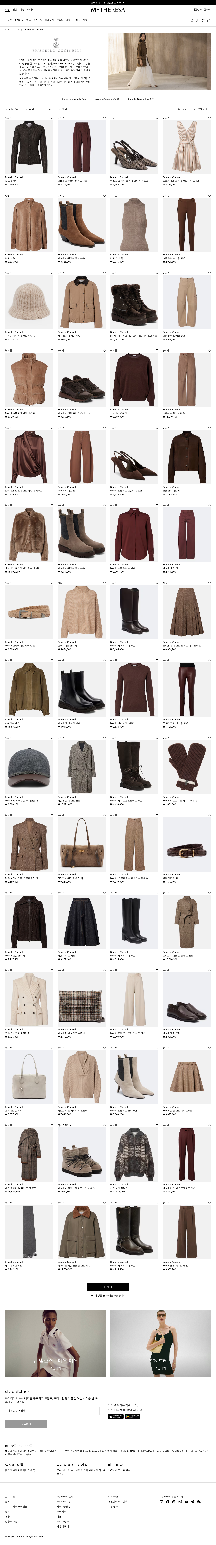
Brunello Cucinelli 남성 (107, 99)
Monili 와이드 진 (66, 491)
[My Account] (198, 20)
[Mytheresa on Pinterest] (174, 1501)
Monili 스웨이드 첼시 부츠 (71, 258)
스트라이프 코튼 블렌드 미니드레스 (181, 181)
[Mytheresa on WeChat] (199, 1501)
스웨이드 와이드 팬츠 (174, 413)
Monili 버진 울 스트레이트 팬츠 (179, 1188)
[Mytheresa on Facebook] (168, 1501)
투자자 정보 (63, 1521)
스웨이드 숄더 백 (14, 1111)
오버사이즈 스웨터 (67, 646)
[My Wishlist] (203, 20)
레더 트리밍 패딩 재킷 (69, 336)
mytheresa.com (35, 1537)
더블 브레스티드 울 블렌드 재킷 (21, 878)
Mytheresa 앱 (64, 1501)
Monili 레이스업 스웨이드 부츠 (126, 801)
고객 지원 (10, 1497)
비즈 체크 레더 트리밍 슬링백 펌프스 (129, 181)
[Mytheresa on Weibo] (193, 1501)
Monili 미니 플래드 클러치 (71, 1033)
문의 (7, 1501)
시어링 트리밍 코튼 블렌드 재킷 (74, 1266)
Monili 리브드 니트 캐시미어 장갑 (180, 801)
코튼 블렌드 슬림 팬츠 (174, 258)
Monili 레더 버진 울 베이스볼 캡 (21, 801)
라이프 (30, 9)
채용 (59, 1516)
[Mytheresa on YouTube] (186, 1501)
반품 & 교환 (11, 1521)
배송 (7, 1516)
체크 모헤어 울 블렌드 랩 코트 (20, 1188)
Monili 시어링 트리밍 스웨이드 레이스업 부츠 (134, 336)
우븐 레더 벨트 (170, 878)
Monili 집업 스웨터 (15, 956)
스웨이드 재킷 (12, 723)
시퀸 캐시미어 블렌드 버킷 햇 (20, 336)
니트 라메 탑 (116, 258)
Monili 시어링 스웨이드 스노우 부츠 (76, 1188)
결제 (7, 1511)
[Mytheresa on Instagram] (180, 1501)
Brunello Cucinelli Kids (74, 99)
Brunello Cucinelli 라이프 (140, 99)
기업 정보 (113, 1506)
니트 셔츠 (10, 258)
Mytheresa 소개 (65, 1497)
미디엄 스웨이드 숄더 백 (70, 878)
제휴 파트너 (63, 1526)
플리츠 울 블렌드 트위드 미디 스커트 (182, 646)
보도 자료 (61, 1511)
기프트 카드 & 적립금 (16, 1506)
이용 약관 (113, 1497)
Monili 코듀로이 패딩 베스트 (20, 413)
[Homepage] (108, 10)
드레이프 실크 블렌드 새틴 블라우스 (24, 491)
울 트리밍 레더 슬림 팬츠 (175, 723)
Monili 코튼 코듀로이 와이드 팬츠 (127, 1033)
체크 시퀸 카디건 (119, 1188)
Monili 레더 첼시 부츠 (69, 723)
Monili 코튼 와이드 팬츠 (175, 1266)
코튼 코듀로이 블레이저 (17, 1033)
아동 (22, 9)
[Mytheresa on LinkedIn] (161, 1501)
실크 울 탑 (10, 181)
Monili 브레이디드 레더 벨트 (20, 646)
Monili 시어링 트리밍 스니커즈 (74, 413)
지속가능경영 (64, 1506)
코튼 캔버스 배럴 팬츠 (174, 336)
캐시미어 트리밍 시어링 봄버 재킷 (22, 568)
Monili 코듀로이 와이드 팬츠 (72, 181)
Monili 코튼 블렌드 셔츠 (122, 568)
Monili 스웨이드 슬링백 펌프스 (126, 491)
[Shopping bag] (209, 20)
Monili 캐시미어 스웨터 (122, 723)
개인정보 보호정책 (117, 1501)
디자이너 (17, 30)
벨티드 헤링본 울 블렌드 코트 (178, 956)
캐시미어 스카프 (13, 1266)
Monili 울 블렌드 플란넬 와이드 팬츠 (129, 878)
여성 (7, 9)
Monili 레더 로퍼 (171, 1033)
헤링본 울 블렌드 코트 (69, 801)
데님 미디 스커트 (66, 956)
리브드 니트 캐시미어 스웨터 (72, 1111)
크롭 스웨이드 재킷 (173, 491)
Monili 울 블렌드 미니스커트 (177, 1111)
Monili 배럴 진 (170, 568)
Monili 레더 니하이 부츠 (122, 646)
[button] (192, 20)
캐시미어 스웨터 (118, 413)
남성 (14, 9)
